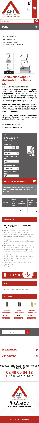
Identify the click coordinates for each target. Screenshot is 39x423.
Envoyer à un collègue (13, 127)
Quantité (7, 144)
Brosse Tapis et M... (32, 311)
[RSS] (4, 342)
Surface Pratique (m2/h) (10, 172)
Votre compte (28, 3)
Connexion (28, 9)
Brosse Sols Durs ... (19, 311)
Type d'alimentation (9, 165)
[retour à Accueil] (4, 37)
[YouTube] (9, 342)
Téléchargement (21, 275)
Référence (5, 87)
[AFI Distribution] (11, 9)
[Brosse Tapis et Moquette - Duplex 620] (32, 304)
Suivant (9, 72)
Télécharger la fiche (12, 124)
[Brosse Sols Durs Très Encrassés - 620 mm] (19, 304)
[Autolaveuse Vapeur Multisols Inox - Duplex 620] (25, 63)
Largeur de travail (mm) (10, 157)
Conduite (7, 151)
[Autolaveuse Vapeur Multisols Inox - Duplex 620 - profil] (9, 69)
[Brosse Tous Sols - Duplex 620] (7, 304)
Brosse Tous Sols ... (6, 311)
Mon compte (8, 356)
